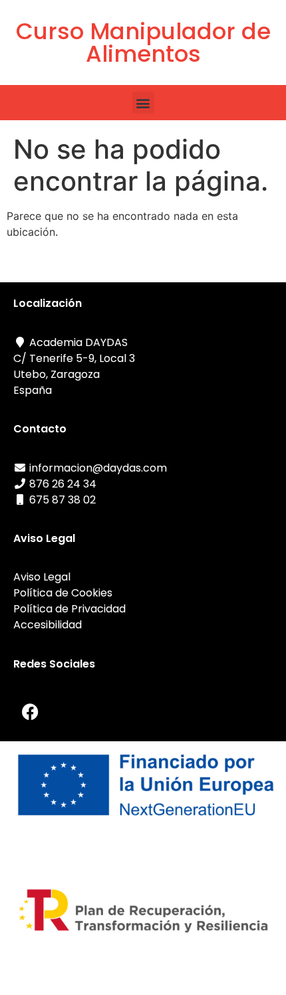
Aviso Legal (42, 577)
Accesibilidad (48, 624)
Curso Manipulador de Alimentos (143, 42)
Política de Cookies (62, 592)
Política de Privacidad (69, 608)
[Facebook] (30, 711)
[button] (143, 103)
